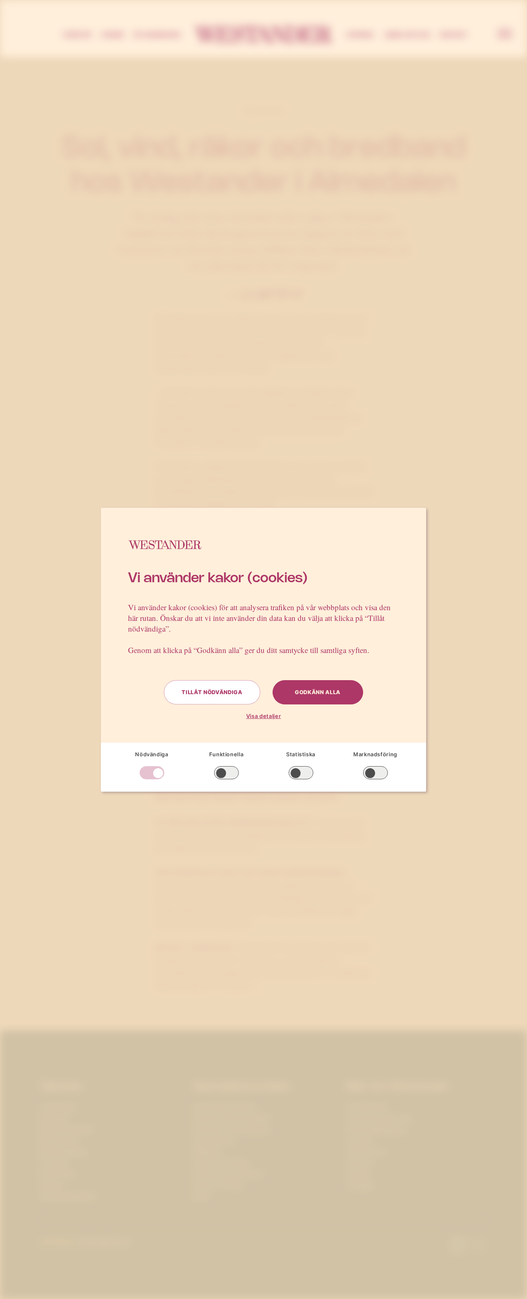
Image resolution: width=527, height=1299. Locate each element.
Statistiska (300, 754)
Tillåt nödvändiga (212, 692)
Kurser (112, 34)
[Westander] (263, 34)
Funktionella (226, 754)
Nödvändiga (151, 754)
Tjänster (76, 34)
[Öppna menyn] (504, 35)
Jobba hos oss (407, 34)
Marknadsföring (375, 754)
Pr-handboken (157, 34)
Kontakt (454, 34)
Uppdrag (360, 34)
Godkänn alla (317, 692)
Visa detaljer (263, 716)
